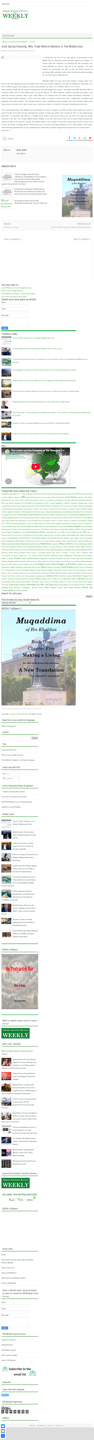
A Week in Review (33, 494)
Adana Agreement (60, 494)
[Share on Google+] (79, 138)
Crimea (90, 509)
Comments (8, 778)
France (40, 520)
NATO (12, 550)
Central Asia (15, 506)
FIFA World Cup (78, 518)
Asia (41, 500)
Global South (50, 523)
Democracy (40, 512)
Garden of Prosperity (79, 520)
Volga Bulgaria (14, 585)
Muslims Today (74, 547)
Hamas (3, 526)
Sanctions (57, 567)
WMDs (47, 588)
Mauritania (11, 544)
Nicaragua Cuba (61, 550)
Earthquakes (5, 515)
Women (54, 587)
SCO (3, 570)
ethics (48, 518)
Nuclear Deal (25, 553)
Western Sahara (38, 588)
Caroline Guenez (70, 503)
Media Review (34, 544)
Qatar (57, 561)
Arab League (46, 497)
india (51, 529)
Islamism (4, 538)
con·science (27, 509)
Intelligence (16, 532)
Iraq (74, 532)
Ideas (15, 529)
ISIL (84, 532)
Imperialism (35, 529)
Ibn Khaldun (5, 529)
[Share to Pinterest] (90, 138)
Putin (53, 561)
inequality (64, 529)
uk (76, 579)
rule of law (36, 567)
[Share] (2, 1435)
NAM (83, 547)
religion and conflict (30, 564)
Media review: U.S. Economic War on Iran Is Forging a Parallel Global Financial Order (44, 380)
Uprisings (34, 582)
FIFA (70, 518)
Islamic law (75, 535)
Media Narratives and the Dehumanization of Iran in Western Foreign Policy (41, 402)
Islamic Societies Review (19, 714)
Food (28, 521)
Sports (65, 573)
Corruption (71, 509)
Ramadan (89, 561)
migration (55, 544)
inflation (72, 529)
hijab (29, 526)
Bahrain (75, 500)
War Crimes (59, 585)
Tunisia (31, 579)
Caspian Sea (82, 503)
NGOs (44, 550)
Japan (76, 538)
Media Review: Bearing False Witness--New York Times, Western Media (23, 1152)
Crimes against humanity (11, 512)
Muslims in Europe (49, 547)
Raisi (83, 561)
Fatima (65, 518)
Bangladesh (82, 500)
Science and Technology (83, 567)
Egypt (82, 514)
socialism (15, 573)
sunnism (31, 576)
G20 (65, 520)
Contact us (59, 1425)
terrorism (77, 575)
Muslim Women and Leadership (22, 547)
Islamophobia (13, 538)
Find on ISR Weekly (8, 1283)
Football (34, 520)
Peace (61, 555)
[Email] (2, 1431)
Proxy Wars (37, 561)
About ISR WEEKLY (9, 1273)
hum (65, 526)
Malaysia (81, 541)
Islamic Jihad (66, 535)
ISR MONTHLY (25, 538)
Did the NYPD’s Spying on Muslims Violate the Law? (71, 227)
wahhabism (31, 584)
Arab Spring (70, 497)
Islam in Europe (23, 535)
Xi (15, 590)
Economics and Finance (28, 514)
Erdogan (43, 518)
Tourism (10, 579)
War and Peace (47, 584)
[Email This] (84, 138)
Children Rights (39, 506)
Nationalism (5, 550)
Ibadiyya (89, 526)
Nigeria (74, 550)
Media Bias (25, 544)
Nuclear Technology (38, 553)
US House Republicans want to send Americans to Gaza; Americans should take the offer (24, 1130)
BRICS (31, 503)
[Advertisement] (48, 25)
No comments (30, 50)
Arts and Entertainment (30, 500)
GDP (7, 523)
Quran (62, 561)
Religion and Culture (47, 564)
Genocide (13, 523)
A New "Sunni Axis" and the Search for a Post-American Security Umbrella (40, 434)
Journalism (88, 538)
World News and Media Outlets (13, 1278)
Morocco (76, 544)
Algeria (10, 497)
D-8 (22, 512)
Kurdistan (28, 541)
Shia (70, 570)
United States (20, 582)
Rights (13, 567)
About (32, 1425)
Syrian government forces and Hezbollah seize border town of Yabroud (30, 201)
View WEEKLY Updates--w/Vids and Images (18, 294)
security (18, 570)
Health (9, 526)
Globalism (58, 523)
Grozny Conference (85, 523)
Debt (34, 512)
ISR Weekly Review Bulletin (59, 538)
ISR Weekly (41, 1425)
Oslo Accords (37, 555)
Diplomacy (58, 512)
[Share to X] (74, 138)
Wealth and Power (80, 585)
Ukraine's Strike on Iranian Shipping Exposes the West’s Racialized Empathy (41, 423)
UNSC (28, 582)
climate (81, 506)
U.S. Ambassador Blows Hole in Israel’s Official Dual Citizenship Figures (24, 1141)
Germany (30, 523)
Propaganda (88, 558)
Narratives (89, 547)
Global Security (39, 523)
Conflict (36, 509)
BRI (27, 503)
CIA (61, 506)
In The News (44, 529)
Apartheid (29, 497)
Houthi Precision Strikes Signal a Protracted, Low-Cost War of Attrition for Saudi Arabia (45, 391)
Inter (24, 532)
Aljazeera (17, 497)
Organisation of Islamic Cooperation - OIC (16, 556)
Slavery (4, 573)
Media (18, 544)
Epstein (31, 518)
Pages (7, 4)
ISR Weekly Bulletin (39, 538)
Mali (86, 541)
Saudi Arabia (67, 567)
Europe (54, 518)
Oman (73, 553)
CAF (46, 503)
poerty (84, 556)
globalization (66, 523)
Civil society (67, 506)
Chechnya (30, 506)
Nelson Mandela (35, 550)
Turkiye (44, 579)
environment (23, 518)
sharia (37, 570)
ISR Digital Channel (8, 1350)
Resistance (5, 567)
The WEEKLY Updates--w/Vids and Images (18, 760)
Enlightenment (13, 518)
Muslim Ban (5, 547)
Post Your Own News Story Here (14, 296)
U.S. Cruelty (52, 579)
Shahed (32, 570)
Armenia (4, 500)
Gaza (90, 520)
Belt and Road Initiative (10, 503)
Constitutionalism (54, 509)
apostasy (37, 497)
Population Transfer (47, 558)
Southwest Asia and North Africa (31, 573)
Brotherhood (39, 503)
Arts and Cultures (14, 500)
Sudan (18, 576)
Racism (78, 561)
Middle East (46, 543)
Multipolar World (86, 544)
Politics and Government (26, 558)
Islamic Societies (86, 535)
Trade (16, 579)
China (47, 506)
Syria (55, 575)
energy (4, 518)
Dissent (77, 512)
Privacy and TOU (7, 1268)
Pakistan (46, 555)
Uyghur (90, 582)
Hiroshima (35, 526)
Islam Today (43, 535)
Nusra (58, 553)
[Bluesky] (2, 1426)
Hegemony (16, 526)
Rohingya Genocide (23, 567)
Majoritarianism (72, 541)
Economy (43, 515)
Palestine (54, 555)
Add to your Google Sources (12, 291)
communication (7, 509)
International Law (53, 532)
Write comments (82, 239)
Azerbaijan (68, 500)
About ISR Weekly (8, 1360)
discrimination (68, 512)
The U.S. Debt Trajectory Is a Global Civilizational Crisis (33, 338)
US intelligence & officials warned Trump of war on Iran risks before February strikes (44, 370)
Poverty (67, 558)
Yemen (18, 590)
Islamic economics (54, 535)
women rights (63, 588)
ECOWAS (51, 515)
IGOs (20, 529)
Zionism (25, 590)
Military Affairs (66, 543)
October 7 (65, 553)
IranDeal (68, 532)
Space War (54, 573)
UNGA (13, 582)
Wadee (23, 585)
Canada (51, 503)
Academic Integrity (46, 494)
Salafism (50, 567)
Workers (77, 587)
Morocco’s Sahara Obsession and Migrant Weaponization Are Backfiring (25, 857)
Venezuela (5, 585)
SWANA (49, 576)
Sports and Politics (75, 573)
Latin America (36, 541)
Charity (23, 506)
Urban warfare (44, 582)
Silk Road (76, 570)
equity (37, 518)
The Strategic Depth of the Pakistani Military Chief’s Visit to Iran (37, 348)
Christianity (55, 506)
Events (11, 139)
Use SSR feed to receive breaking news (16, 288)
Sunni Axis (24, 576)
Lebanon (58, 541)
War (38, 585)
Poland (90, 555)
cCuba (90, 503)
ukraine (81, 578)
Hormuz (61, 526)
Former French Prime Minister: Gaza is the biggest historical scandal (23, 1076)
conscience (43, 509)
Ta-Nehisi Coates (65, 576)
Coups (77, 509)
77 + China (21, 494)
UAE (73, 579)
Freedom (46, 520)
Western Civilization (22, 587)
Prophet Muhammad (9, 561)
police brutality (7, 558)
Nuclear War (50, 553)
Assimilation (59, 500)
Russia (44, 567)
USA (84, 582)
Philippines (68, 555)
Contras (64, 509)
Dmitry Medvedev (86, 512)
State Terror (11, 576)
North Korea (14, 553)
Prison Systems (77, 558)
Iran (63, 532)
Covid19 (83, 509)
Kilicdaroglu (19, 541)
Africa (79, 493)
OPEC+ (78, 553)
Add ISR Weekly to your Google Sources (16, 802)
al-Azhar (4, 497)
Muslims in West (62, 547)
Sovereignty (46, 573)
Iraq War (79, 532)
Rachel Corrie (70, 561)
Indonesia (57, 529)
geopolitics (22, 523)
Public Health (46, 561)
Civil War (75, 506)
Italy (72, 538)
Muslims (39, 547)
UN (86, 579)
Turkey (38, 578)
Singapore (83, 570)
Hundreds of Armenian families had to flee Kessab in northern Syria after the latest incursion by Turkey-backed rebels (30, 191)
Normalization (82, 550)
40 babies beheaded (9, 494)
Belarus (90, 500)
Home (3, 1255)
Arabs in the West (85, 497)
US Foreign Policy (57, 582)
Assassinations (49, 500)
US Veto (68, 582)
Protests (29, 561)
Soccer (9, 573)
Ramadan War (6, 564)
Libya (64, 541)
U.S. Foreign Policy (64, 579)
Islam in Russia (33, 535)
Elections (89, 515)
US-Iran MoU (77, 582)
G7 (69, 520)
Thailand (85, 576)
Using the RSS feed (8, 750)
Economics (14, 515)
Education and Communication (67, 515)
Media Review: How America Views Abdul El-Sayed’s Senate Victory (24, 835)
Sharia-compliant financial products (54, 570)
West (11, 587)
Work (71, 587)
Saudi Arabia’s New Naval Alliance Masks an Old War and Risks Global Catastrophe (25, 934)
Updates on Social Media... (11, 807)
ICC (11, 529)
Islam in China (12, 535)
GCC (3, 523)
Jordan (81, 538)
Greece (74, 523)
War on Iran (68, 585)
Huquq (83, 526)
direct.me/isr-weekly (9, 1355)
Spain (61, 573)
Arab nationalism (58, 497)
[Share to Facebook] (69, 138)
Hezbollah (23, 526)
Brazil (23, 503)
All (23, 496)
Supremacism (40, 576)
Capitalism (59, 503)
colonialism (88, 506)
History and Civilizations (48, 526)
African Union (87, 494)
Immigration (26, 529)
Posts (6, 774)
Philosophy (77, 555)
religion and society (85, 564)
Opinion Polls (87, 553)
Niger (69, 550)
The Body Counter (11, 227)
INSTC (78, 529)
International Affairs (36, 532)
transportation (23, 579)
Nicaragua (51, 550)
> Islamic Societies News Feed (13, 792)
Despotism (49, 512)
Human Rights (74, 526)
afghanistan (72, 494)
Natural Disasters (22, 550)
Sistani (90, 570)
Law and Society (48, 541)
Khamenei (11, 541)
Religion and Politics (67, 564)
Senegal (25, 570)
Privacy (50, 1425)
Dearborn (28, 512)
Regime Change (17, 564)
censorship (5, 506)
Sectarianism (10, 570)
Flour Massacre (21, 520)
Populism (59, 558)
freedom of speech (57, 521)
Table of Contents (8, 1340)
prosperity (21, 561)
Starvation (84, 573)
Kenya (3, 541)
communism (18, 509)
